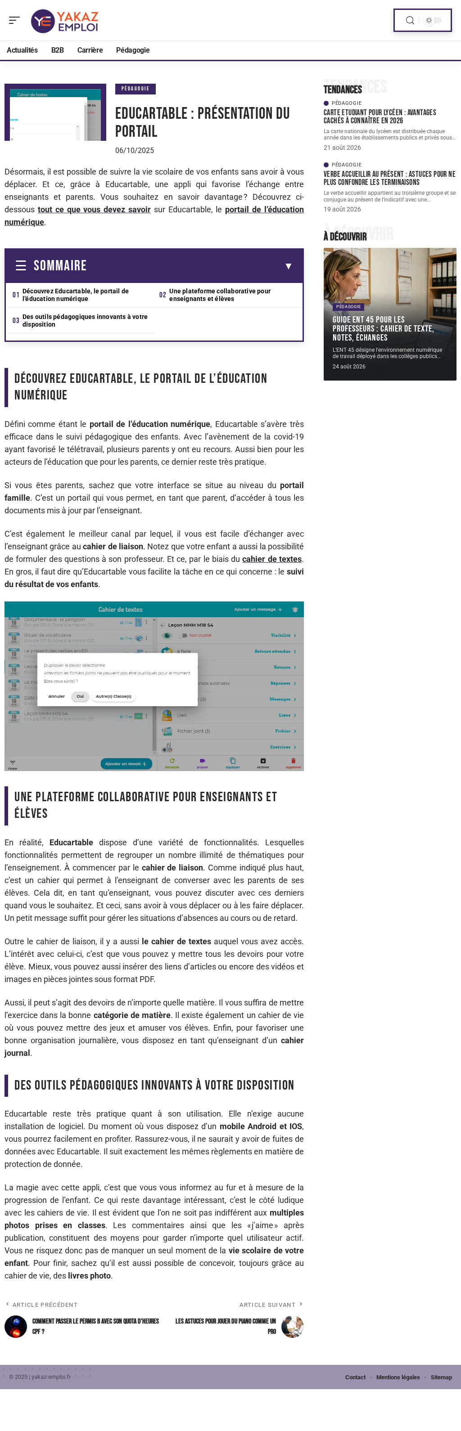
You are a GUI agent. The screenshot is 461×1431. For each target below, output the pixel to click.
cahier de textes (272, 559)
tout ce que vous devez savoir (94, 209)
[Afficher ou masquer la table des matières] (190, 266)
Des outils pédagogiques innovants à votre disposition (85, 320)
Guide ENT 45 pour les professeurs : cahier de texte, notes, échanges (383, 328)
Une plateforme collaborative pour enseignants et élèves (220, 294)
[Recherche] (410, 20)
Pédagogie (136, 88)
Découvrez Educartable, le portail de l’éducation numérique (76, 294)
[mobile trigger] (16, 20)
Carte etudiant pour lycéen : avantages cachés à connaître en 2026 (380, 117)
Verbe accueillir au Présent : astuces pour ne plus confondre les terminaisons (390, 178)
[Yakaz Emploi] (64, 20)
